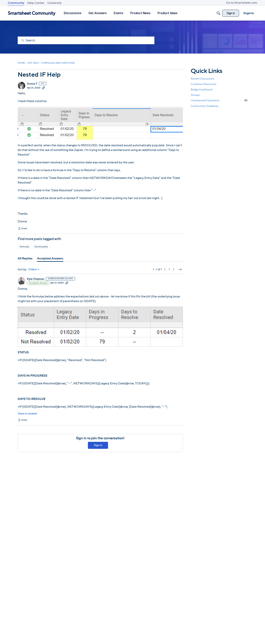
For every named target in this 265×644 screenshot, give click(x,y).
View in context (27, 413)
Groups (195, 95)
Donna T (32, 84)
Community (16, 3)
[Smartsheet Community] (32, 13)
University (54, 3)
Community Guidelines (204, 106)
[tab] (25, 258)
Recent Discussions (202, 79)
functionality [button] (41, 246)
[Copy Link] (43, 87)
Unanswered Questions (219, 100)
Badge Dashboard (201, 89)
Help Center (35, 3)
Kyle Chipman (35, 279)
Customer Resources (203, 84)
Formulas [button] (24, 246)
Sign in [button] (98, 445)
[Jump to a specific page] (180, 269)
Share (22, 229)
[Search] (218, 13)
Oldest (32, 269)
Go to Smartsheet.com (241, 3)
